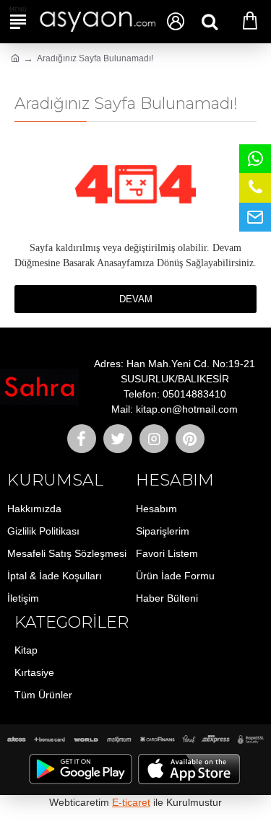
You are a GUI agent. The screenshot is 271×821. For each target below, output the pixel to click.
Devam (135, 299)
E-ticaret (131, 802)
